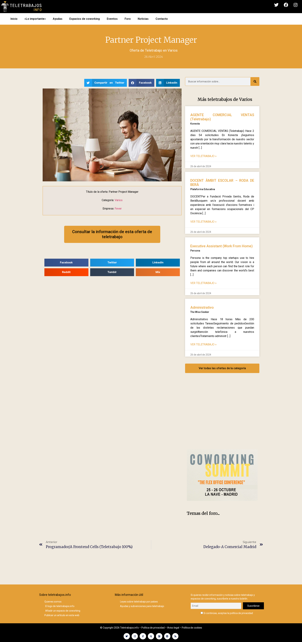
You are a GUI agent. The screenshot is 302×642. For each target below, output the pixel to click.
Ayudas (57, 18)
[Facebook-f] (143, 636)
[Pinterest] (167, 636)
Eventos (112, 18)
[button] (105, 83)
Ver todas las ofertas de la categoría (222, 368)
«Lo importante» (35, 18)
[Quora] (151, 636)
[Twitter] (276, 5)
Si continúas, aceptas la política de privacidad (228, 613)
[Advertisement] (222, 414)
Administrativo (202, 307)
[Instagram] (295, 5)
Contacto (162, 18)
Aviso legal (173, 627)
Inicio (13, 18)
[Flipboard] (159, 636)
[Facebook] (286, 5)
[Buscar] (255, 81)
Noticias (143, 18)
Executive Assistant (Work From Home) (221, 246)
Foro (128, 18)
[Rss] (175, 636)
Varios (173, 50)
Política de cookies (192, 627)
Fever (118, 208)
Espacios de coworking (84, 18)
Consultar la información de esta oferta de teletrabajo (112, 234)
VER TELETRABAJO (203, 156)
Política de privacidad (153, 627)
